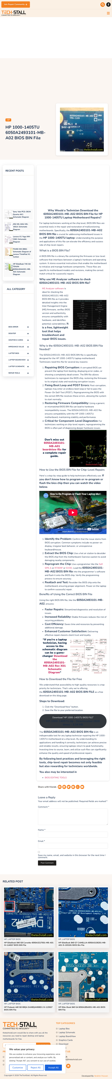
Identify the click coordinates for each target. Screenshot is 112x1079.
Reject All (36, 1067)
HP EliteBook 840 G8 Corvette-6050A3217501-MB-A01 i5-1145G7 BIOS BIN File (28, 943)
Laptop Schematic (18, 366)
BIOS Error (18, 327)
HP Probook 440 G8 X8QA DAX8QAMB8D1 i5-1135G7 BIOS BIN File (28, 1008)
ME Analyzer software (53, 288)
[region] (35, 1059)
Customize (17, 1067)
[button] (102, 4)
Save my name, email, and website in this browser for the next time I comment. (71, 856)
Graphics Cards (18, 340)
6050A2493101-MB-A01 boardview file (54, 446)
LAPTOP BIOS (18, 353)
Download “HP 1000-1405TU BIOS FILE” (73, 721)
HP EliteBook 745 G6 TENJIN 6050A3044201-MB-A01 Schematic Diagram (22, 269)
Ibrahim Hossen (101, 1076)
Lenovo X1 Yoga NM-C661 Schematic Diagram (21, 239)
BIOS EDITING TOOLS (56, 777)
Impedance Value (18, 347)
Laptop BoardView (18, 360)
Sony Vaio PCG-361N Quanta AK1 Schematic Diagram (22, 214)
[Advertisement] (56, 37)
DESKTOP (18, 333)
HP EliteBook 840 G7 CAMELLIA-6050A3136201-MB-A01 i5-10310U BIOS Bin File (82, 943)
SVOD (69, 567)
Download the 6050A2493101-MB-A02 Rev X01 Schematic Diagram (55, 664)
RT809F (59, 567)
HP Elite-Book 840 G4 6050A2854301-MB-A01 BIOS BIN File (81, 1008)
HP (8, 119)
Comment (43, 807)
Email (41, 841)
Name (41, 830)
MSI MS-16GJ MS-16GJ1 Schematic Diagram (20, 227)
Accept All (53, 1067)
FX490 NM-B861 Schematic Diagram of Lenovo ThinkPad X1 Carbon (22, 253)
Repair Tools (18, 373)
